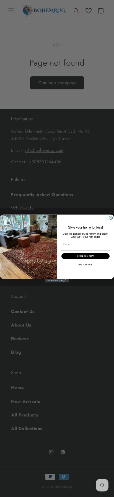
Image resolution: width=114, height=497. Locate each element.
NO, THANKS (85, 265)
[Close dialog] (111, 218)
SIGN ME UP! (85, 256)
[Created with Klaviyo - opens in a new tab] (57, 281)
